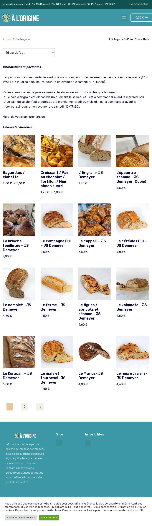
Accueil (7, 39)
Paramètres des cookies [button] (21, 517)
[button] (124, 18)
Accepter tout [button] (49, 517)
